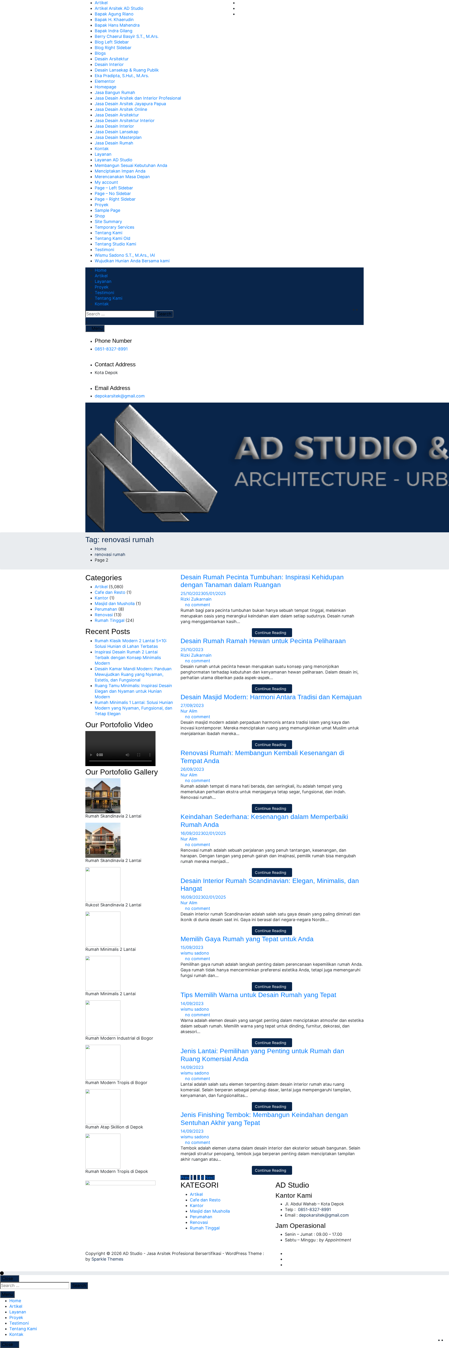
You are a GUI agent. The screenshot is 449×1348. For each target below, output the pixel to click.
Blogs (100, 53)
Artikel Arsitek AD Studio (119, 8)
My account (106, 182)
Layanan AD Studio (113, 159)
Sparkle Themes (107, 1259)
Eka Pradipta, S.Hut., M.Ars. (122, 75)
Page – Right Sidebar (115, 199)
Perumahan (106, 609)
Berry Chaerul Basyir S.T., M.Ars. (127, 36)
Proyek (102, 204)
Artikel (101, 2)
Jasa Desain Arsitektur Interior (125, 120)
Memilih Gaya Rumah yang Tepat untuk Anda (247, 939)
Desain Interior (109, 64)
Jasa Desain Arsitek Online (121, 109)
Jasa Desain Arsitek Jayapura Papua (130, 103)
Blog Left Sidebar (112, 42)
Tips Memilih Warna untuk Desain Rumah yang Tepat (258, 994)
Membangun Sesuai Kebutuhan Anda (131, 165)
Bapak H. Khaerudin (114, 19)
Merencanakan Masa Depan (122, 176)
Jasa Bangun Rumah (115, 92)
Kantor (101, 597)
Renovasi (104, 614)
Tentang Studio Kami (115, 243)
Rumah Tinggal (109, 620)
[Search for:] (120, 313)
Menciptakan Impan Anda (120, 171)
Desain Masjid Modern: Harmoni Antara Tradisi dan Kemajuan (271, 697)
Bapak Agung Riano (114, 13)
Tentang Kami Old (112, 238)
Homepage (105, 86)
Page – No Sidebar (113, 193)
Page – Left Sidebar (114, 187)
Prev (185, 1177)
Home (100, 270)
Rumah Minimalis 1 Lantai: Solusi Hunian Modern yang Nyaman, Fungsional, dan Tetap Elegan (134, 708)
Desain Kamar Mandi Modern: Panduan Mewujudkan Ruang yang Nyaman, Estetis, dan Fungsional (133, 674)
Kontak (102, 148)
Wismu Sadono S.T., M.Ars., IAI (125, 255)
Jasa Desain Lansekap (116, 131)
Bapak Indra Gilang (113, 30)
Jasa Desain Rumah (114, 143)
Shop (100, 215)
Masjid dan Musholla (115, 603)
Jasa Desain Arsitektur (117, 114)
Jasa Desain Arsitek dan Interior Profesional (138, 98)
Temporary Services (114, 227)
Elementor (105, 81)
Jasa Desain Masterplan (118, 137)
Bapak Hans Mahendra (117, 25)
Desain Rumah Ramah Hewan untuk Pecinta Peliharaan (263, 641)
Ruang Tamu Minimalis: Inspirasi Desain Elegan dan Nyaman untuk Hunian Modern (133, 691)
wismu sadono (195, 953)
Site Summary (108, 221)
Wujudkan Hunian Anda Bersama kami (132, 260)
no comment (197, 604)
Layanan (103, 154)
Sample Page (107, 210)
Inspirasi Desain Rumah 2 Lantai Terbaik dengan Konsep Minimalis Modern (128, 657)
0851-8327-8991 (111, 348)
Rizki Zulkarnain (196, 599)
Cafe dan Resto (110, 592)
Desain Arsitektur (112, 58)
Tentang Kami (108, 232)
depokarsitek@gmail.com (120, 395)
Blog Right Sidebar (113, 47)
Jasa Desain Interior (114, 126)
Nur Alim (189, 711)
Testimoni (104, 249)
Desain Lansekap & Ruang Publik (127, 70)
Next (210, 1177)
